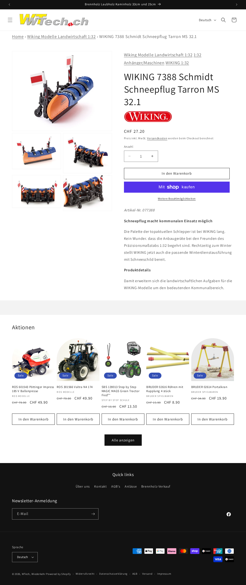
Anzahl (128, 147)
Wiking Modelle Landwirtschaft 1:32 (61, 36)
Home (18, 36)
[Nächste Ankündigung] (236, 4)
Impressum (164, 573)
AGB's (115, 486)
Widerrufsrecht (85, 573)
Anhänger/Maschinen (144, 62)
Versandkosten (157, 138)
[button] (10, 20)
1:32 (197, 54)
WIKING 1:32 (177, 62)
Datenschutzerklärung (113, 573)
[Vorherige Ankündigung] (9, 4)
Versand (147, 573)
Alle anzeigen (123, 440)
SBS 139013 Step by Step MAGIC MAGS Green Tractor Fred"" (120, 391)
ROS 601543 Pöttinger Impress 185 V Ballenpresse (33, 389)
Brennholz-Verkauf (155, 486)
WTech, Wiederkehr (34, 574)
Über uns (83, 486)
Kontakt (100, 486)
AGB (134, 573)
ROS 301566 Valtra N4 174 (74, 387)
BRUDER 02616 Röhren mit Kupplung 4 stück (164, 389)
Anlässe (131, 486)
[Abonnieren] (93, 514)
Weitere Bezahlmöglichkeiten (177, 198)
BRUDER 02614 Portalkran (209, 387)
